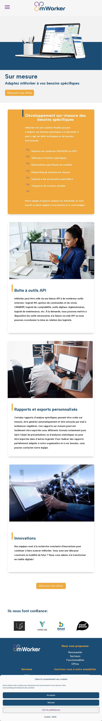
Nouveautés (75, 652)
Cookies (47, 717)
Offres (75, 663)
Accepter (51, 695)
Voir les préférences (51, 710)
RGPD (54, 717)
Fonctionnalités (75, 660)
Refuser (51, 702)
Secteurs (75, 656)
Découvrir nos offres (19, 92)
